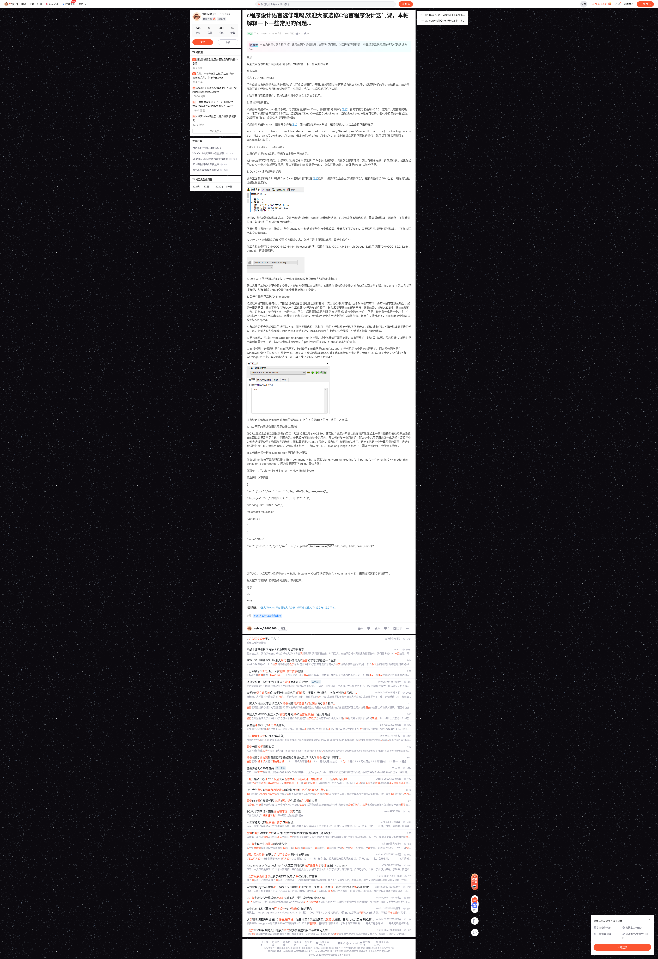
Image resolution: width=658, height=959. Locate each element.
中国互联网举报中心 (303, 951)
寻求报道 (297, 943)
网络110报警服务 (285, 951)
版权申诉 (363, 951)
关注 (283, 628)
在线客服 (366, 943)
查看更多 (214, 131)
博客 (23, 4)
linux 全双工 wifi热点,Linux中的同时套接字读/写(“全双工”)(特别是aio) (447, 15)
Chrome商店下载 (321, 951)
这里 (344, 109)
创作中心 (628, 4)
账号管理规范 (336, 951)
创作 (645, 4)
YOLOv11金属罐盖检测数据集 (212, 153)
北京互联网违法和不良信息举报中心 (377, 948)
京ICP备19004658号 (303, 948)
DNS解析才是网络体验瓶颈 (207, 148)
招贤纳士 (275, 943)
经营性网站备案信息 (351, 948)
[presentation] (277, 491)
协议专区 (308, 943)
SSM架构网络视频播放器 (209, 164)
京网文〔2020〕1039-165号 (327, 948)
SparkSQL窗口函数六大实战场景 (214, 158)
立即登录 (622, 947)
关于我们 (264, 943)
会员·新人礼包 (600, 4)
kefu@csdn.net (349, 943)
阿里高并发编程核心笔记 (210, 169)
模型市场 (70, 4)
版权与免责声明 (351, 951)
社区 (39, 4)
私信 (228, 42)
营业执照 (386, 951)
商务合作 (286, 943)
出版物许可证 (374, 951)
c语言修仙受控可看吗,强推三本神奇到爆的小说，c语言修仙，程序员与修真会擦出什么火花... (447, 21)
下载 (31, 4)
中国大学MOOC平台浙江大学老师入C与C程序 (297, 607)
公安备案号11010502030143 (278, 948)
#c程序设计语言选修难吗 (267, 615)
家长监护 (272, 951)
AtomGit (53, 4)
